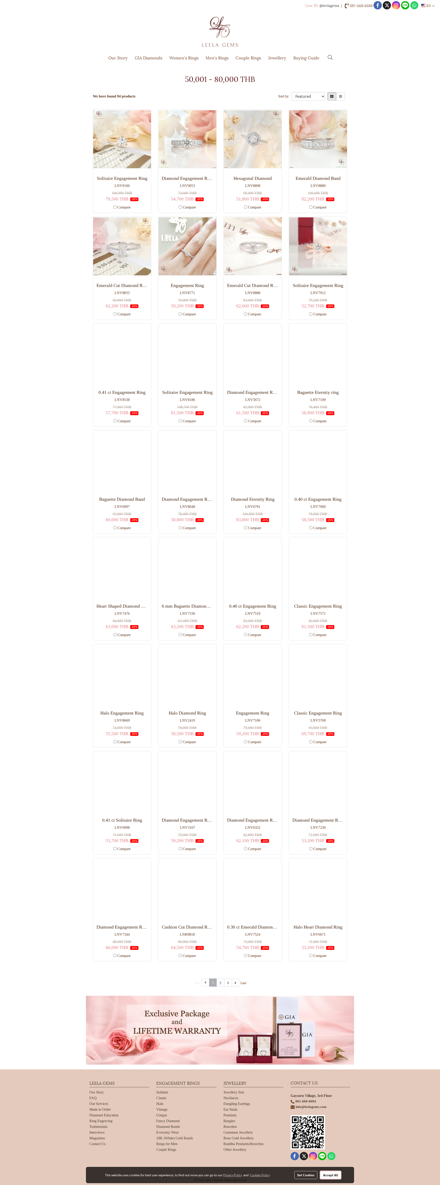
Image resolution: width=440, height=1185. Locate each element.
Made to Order (100, 1109)
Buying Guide (306, 57)
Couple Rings (248, 57)
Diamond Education (103, 1115)
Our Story (118, 57)
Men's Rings (217, 57)
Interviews (96, 1132)
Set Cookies (305, 1175)
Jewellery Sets (233, 1092)
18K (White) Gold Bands (174, 1138)
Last (243, 982)
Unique (161, 1115)
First (197, 982)
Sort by (285, 96)
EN (429, 5)
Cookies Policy (260, 1175)
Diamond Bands (168, 1127)
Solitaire (162, 1092)
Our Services (98, 1104)
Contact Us (97, 1144)
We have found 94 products (114, 96)
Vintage (162, 1109)
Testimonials (98, 1127)
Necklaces (230, 1098)
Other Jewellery (234, 1150)
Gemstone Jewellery (238, 1132)
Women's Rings (183, 57)
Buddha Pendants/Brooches (243, 1144)
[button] (330, 57)
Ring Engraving (101, 1121)
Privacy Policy (232, 1175)
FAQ (93, 1098)
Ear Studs (230, 1109)
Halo (159, 1104)
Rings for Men (166, 1144)
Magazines (97, 1138)
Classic (161, 1098)
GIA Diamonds (148, 57)
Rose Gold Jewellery (238, 1138)
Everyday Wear (167, 1132)
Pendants (229, 1115)
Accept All (330, 1175)
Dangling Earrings (236, 1104)
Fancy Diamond (168, 1121)
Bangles (229, 1121)
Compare (124, 207)
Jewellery (277, 57)
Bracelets (230, 1127)
